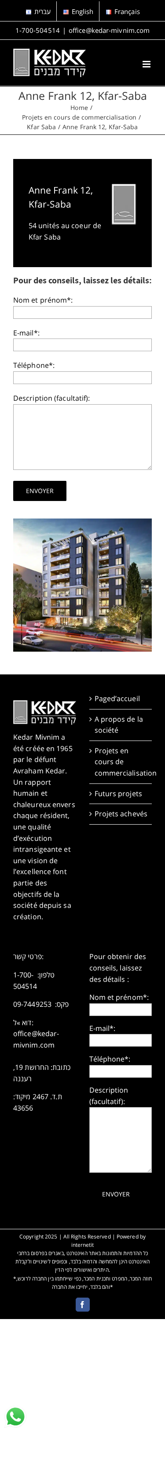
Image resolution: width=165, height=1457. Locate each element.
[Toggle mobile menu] (147, 64)
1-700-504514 (37, 30)
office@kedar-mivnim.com (109, 30)
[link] (15, 1417)
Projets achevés (121, 813)
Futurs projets (118, 793)
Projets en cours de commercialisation (121, 762)
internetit (82, 1245)
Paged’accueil (117, 698)
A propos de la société (119, 724)
